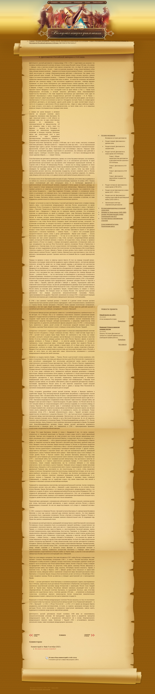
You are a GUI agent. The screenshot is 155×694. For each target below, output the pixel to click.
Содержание (78, 2)
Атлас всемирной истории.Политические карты (110, 225)
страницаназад (37, 635)
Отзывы (87, 2)
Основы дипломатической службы (112, 214)
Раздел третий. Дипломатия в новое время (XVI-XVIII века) (69, 41)
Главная (32, 41)
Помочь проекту (98, 2)
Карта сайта (55, 688)
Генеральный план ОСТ (109, 216)
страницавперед (87, 635)
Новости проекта (65, 2)
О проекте (54, 2)
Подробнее (121, 321)
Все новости (123, 344)
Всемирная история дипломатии (116, 138)
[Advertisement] (77, 22)
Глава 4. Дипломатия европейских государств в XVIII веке (108, 41)
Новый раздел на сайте (108, 315)
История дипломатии (42, 41)
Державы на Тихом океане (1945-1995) (113, 212)
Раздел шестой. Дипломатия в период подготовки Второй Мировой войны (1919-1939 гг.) (117, 197)
